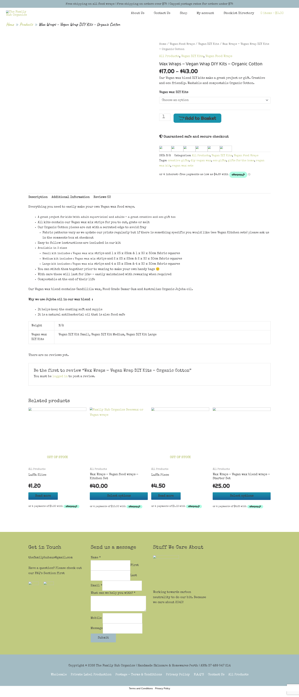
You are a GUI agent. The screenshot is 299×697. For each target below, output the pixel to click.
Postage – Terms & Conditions (138, 674)
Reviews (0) (102, 197)
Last (133, 575)
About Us (137, 13)
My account (205, 13)
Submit (103, 637)
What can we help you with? (113, 593)
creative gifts (178, 160)
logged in (60, 376)
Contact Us (162, 13)
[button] (288, 13)
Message (97, 628)
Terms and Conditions (141, 688)
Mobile (97, 618)
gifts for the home (241, 160)
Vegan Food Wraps (182, 44)
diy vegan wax (201, 160)
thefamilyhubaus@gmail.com (50, 557)
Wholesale (59, 674)
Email (96, 585)
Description (38, 197)
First (134, 565)
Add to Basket (200, 118)
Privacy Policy (178, 674)
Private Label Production (91, 674)
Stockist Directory (239, 13)
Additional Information (71, 197)
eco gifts (219, 160)
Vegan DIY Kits (208, 44)
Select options (119, 496)
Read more (43, 496)
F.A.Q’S (199, 674)
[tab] (38, 197)
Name (96, 557)
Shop (183, 13)
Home (162, 44)
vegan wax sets (182, 166)
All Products (169, 56)
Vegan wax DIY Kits (173, 92)
